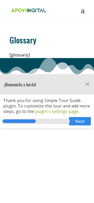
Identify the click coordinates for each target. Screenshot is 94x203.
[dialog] (47, 101)
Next (80, 121)
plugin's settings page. (56, 111)
